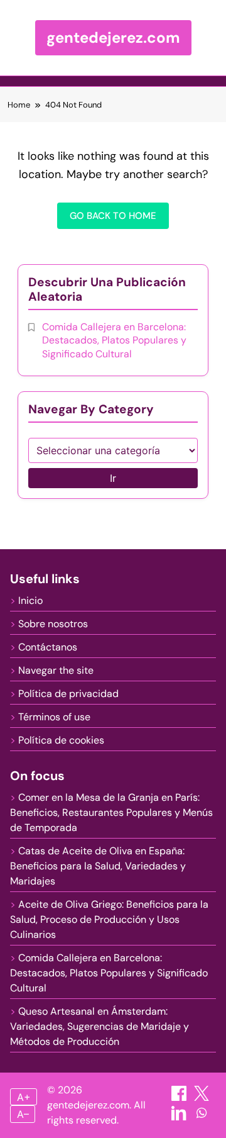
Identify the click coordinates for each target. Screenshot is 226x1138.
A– (23, 1114)
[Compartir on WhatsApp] (201, 1117)
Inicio (30, 600)
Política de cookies (61, 740)
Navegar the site (56, 670)
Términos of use (54, 716)
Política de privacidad (68, 693)
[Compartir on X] (201, 1097)
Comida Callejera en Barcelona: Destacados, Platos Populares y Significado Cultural (114, 340)
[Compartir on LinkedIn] (180, 1117)
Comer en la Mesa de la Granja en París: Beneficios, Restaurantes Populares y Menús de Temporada (111, 812)
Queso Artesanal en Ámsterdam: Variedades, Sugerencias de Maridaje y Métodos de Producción (99, 1026)
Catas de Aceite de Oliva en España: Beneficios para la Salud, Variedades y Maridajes (98, 866)
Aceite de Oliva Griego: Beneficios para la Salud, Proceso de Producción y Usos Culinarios (109, 919)
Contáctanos (47, 647)
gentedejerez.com (113, 37)
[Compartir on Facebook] (180, 1097)
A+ (24, 1097)
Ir (113, 478)
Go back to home (113, 215)
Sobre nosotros (53, 623)
